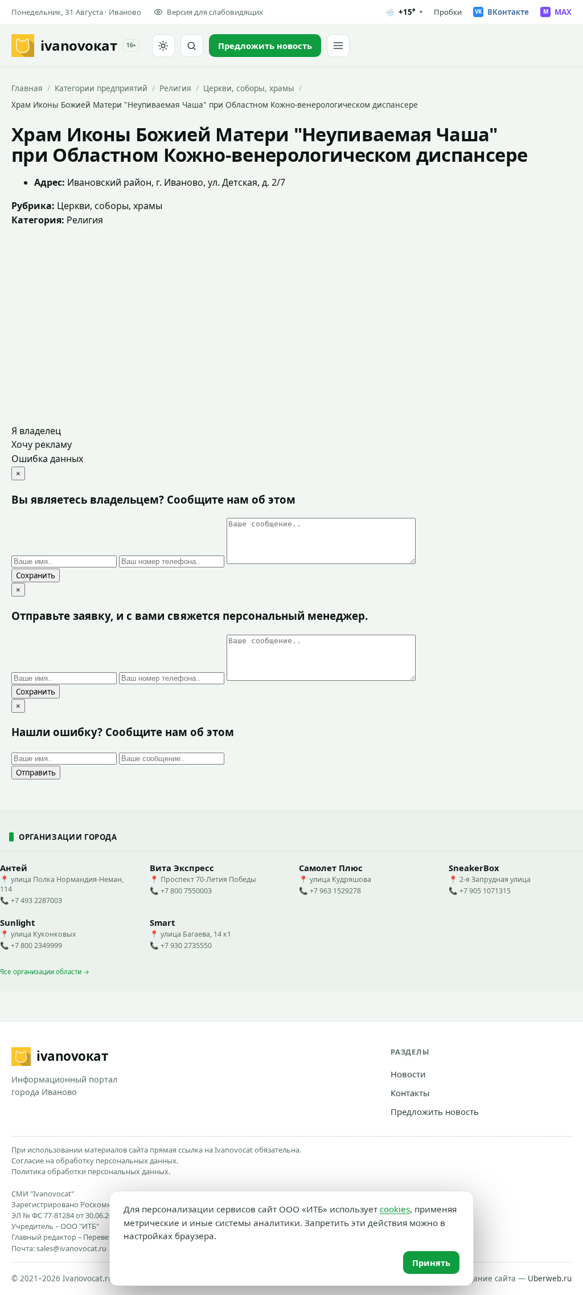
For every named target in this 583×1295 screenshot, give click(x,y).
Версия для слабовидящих (215, 12)
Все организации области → (44, 971)
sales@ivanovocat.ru (71, 1248)
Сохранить (35, 575)
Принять (431, 1262)
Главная (27, 88)
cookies (395, 1209)
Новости (408, 1074)
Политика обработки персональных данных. (90, 1171)
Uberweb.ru (550, 1278)
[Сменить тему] (163, 45)
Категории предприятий (101, 88)
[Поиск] (191, 45)
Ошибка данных (47, 458)
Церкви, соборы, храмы (248, 88)
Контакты (410, 1092)
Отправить (36, 772)
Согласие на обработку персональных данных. (94, 1160)
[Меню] (338, 45)
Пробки (448, 12)
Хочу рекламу (41, 444)
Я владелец (36, 430)
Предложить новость (435, 1111)
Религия (175, 88)
